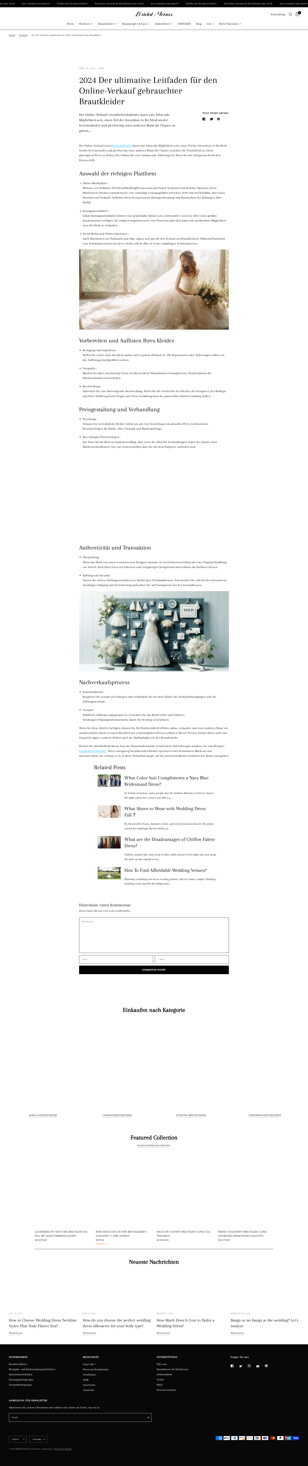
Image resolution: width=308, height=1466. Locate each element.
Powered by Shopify (63, 1449)
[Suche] (290, 14)
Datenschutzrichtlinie (20, 1374)
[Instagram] (252, 1366)
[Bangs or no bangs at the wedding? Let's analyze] (265, 1289)
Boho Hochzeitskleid (43, 1115)
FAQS (159, 1384)
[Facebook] (234, 1366)
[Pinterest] (269, 1366)
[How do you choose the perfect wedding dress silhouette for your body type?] (117, 1289)
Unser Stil (88, 1364)
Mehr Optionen (228, 23)
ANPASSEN (184, 23)
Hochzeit (84, 23)
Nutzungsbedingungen (21, 1379)
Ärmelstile (88, 1390)
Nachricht (23, 35)
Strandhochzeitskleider (265, 1115)
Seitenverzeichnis (166, 1389)
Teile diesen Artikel (215, 113)
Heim (70, 23)
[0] (296, 14)
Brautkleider (106, 23)
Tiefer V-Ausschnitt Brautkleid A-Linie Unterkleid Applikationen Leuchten (242, 1233)
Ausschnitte (89, 1384)
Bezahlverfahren (18, 1364)
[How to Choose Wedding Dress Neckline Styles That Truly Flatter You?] (43, 1289)
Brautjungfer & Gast (134, 23)
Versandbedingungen (20, 1384)
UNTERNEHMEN (18, 1357)
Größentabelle (164, 1374)
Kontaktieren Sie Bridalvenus (173, 1369)
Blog (199, 23)
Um (209, 23)
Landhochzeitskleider (117, 1115)
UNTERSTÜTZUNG (167, 1357)
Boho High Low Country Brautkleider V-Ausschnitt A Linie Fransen (122, 1233)
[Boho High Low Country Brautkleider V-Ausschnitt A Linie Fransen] (124, 1189)
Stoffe (86, 1379)
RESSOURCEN (91, 1357)
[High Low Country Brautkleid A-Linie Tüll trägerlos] (184, 1189)
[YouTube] (260, 1366)
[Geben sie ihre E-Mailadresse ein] (147, 1417)
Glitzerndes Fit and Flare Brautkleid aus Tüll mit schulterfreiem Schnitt (61, 1233)
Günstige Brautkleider (191, 1115)
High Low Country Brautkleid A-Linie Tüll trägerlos (184, 1233)
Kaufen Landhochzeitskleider (154, 1145)
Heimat (12, 35)
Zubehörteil (162, 23)
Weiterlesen (15, 1333)
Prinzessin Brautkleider (96, 1369)
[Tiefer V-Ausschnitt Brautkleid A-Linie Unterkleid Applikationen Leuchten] (246, 1189)
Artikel (160, 1379)
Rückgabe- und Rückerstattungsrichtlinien (32, 1369)
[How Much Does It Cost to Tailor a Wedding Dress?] (191, 1289)
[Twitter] (243, 1366)
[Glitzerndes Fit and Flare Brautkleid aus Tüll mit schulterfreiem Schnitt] (62, 1189)
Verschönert (89, 1374)
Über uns (162, 1364)
